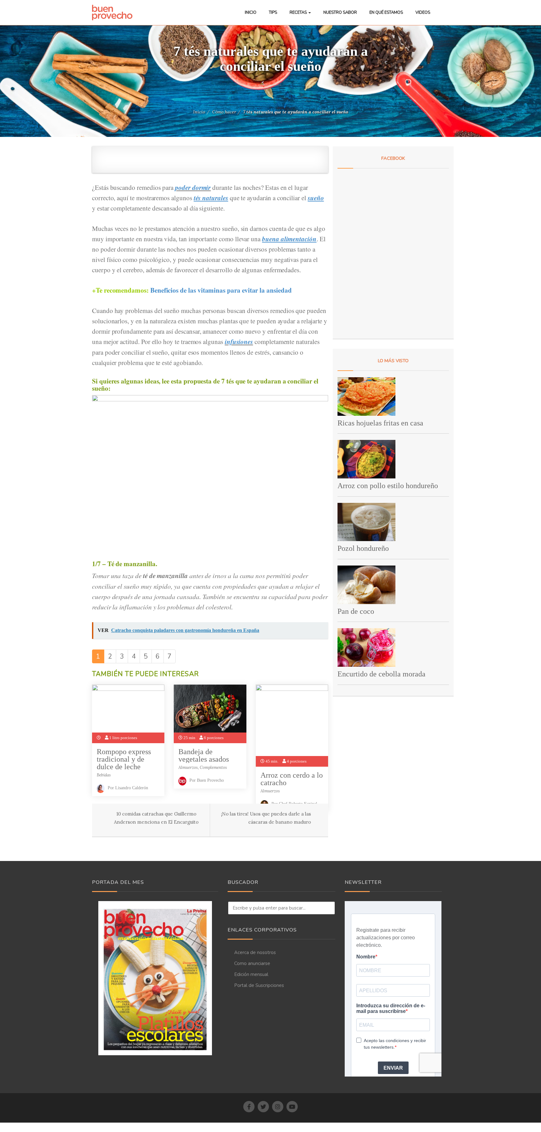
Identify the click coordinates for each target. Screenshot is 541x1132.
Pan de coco (355, 611)
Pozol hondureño (363, 548)
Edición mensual (251, 974)
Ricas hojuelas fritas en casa (380, 423)
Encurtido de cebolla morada (381, 674)
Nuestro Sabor (340, 12)
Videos (422, 12)
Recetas (299, 12)
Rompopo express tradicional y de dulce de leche (124, 759)
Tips (273, 12)
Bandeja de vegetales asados (203, 755)
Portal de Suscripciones (259, 985)
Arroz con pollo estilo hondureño (387, 486)
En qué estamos (386, 12)
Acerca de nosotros (255, 952)
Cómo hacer (224, 112)
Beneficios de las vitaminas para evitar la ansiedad (222, 290)
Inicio (250, 12)
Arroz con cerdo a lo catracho (291, 778)
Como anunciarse (252, 963)
